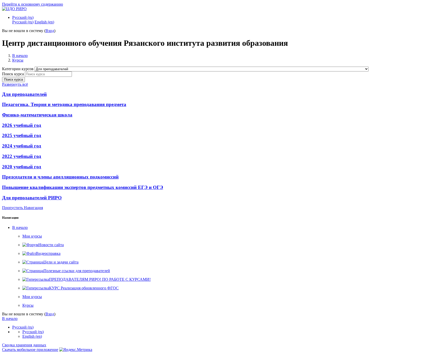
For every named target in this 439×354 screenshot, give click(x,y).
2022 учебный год (21, 156)
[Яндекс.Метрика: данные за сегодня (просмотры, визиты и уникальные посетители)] (75, 349)
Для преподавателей (24, 94)
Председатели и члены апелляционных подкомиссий (60, 177)
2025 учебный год (21, 135)
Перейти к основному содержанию (32, 4)
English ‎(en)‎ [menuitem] (44, 22)
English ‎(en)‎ (32, 336)
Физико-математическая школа (37, 114)
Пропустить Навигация (22, 207)
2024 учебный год (21, 146)
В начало (20, 55)
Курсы (17, 60)
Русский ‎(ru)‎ (23, 17)
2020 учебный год (21, 166)
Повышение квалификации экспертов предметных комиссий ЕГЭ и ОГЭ (82, 187)
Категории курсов (18, 69)
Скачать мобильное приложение (30, 349)
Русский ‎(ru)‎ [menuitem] (23, 22)
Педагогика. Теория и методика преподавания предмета (64, 104)
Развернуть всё (15, 84)
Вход (49, 30)
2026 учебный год (21, 125)
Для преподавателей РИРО (32, 197)
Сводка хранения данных (24, 345)
